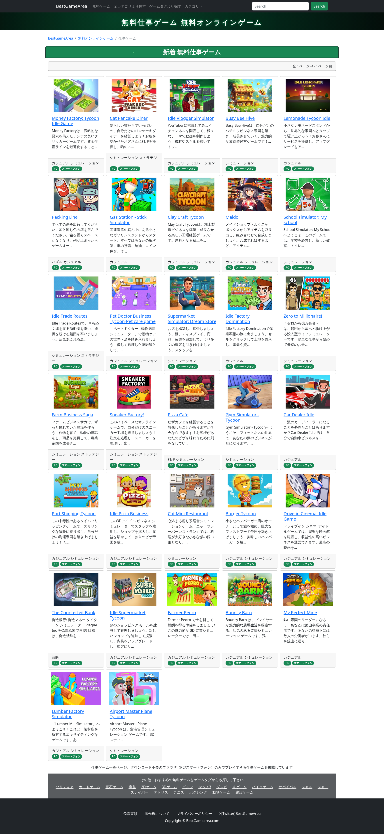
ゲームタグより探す (165, 6)
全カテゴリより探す (130, 6)
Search (319, 6)
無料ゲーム (101, 6)
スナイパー (139, 792)
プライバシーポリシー (194, 813)
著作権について (157, 813)
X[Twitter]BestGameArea (240, 813)
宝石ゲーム (114, 786)
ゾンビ (221, 786)
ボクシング (198, 792)
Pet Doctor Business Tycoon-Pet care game (133, 318)
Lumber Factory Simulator (68, 714)
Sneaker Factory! (127, 415)
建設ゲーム (244, 792)
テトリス (161, 792)
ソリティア (65, 786)
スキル (307, 786)
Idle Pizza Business (129, 514)
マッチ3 (204, 786)
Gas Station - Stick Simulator (128, 219)
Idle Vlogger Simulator (191, 118)
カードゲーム (89, 786)
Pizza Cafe (178, 415)
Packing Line (65, 217)
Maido (232, 217)
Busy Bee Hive (240, 118)
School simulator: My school (305, 219)
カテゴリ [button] (192, 6)
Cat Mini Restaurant (188, 514)
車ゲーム (239, 786)
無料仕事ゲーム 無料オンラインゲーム (192, 22)
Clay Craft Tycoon (186, 217)
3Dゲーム (169, 786)
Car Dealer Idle (299, 415)
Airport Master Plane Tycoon (131, 714)
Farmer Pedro (182, 612)
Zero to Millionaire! (303, 316)
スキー (323, 786)
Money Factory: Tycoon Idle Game (75, 120)
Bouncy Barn (239, 612)
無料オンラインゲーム (96, 38)
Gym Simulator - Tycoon (242, 417)
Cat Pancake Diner (129, 118)
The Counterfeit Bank (73, 612)
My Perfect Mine (300, 612)
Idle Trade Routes (70, 316)
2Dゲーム (148, 786)
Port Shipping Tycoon (74, 514)
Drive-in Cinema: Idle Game (305, 516)
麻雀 (132, 786)
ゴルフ (187, 786)
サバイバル (287, 786)
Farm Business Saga (72, 415)
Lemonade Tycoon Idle (307, 118)
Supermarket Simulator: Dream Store (192, 318)
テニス (178, 792)
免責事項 (130, 813)
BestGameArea (71, 6)
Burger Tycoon (241, 514)
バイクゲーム (262, 786)
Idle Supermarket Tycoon (128, 615)
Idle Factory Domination (238, 318)
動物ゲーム (221, 792)
